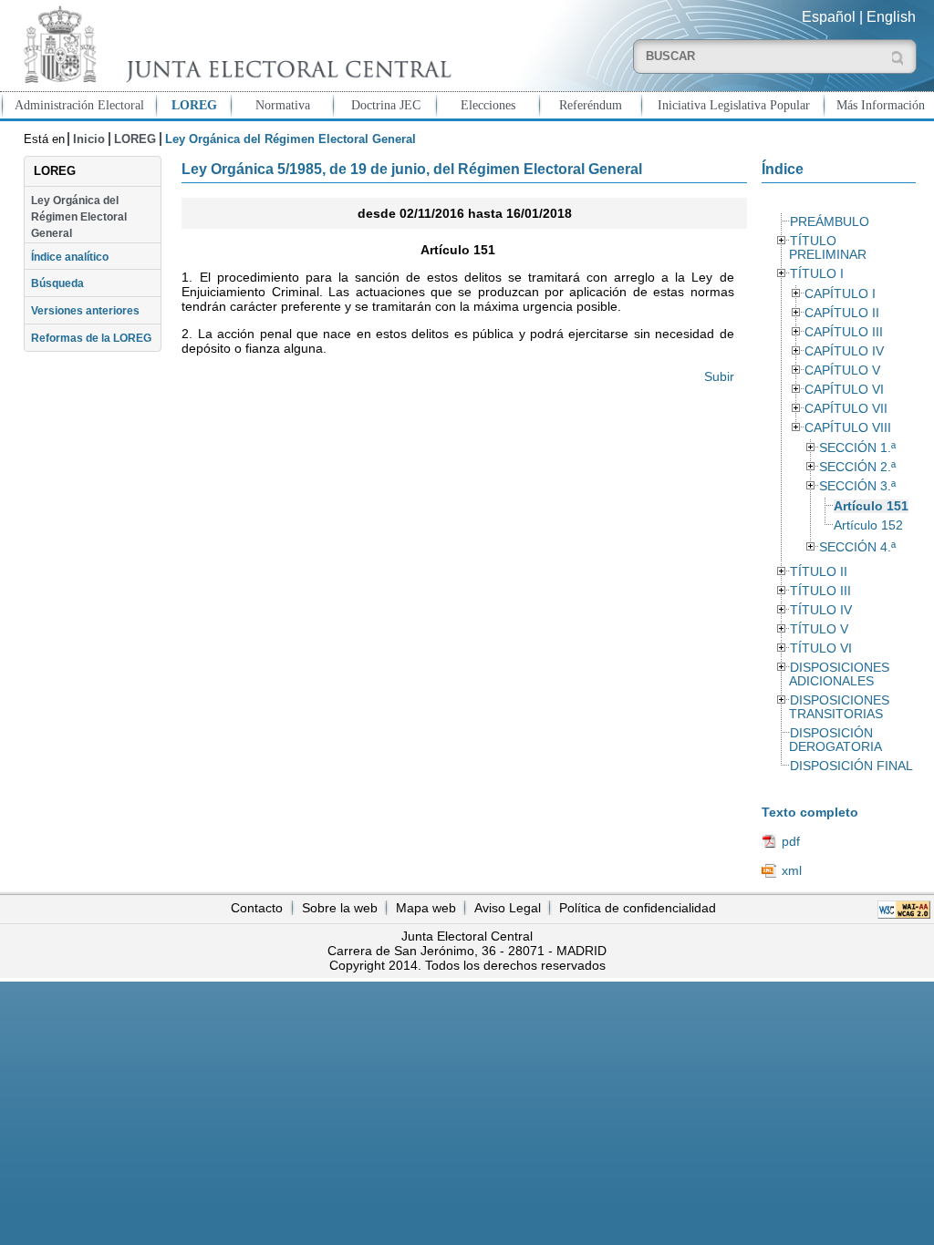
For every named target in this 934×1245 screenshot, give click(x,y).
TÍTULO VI (821, 648)
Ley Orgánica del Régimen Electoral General (79, 217)
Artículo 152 (868, 525)
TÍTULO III (820, 591)
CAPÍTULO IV (844, 351)
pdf (791, 841)
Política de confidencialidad (637, 907)
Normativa (282, 105)
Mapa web (426, 907)
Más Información (880, 105)
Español (829, 17)
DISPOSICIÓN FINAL (851, 766)
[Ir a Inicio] (233, 44)
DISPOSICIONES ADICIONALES (839, 674)
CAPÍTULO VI (844, 389)
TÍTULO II (818, 572)
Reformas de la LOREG (91, 338)
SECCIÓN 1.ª (857, 448)
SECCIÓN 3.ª (857, 486)
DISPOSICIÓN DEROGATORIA (835, 740)
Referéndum (590, 105)
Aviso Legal (507, 907)
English (891, 17)
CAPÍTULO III (843, 332)
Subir (718, 376)
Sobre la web (340, 907)
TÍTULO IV (821, 610)
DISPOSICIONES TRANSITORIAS (839, 707)
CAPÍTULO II (841, 313)
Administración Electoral (79, 105)
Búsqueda (57, 283)
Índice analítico (70, 257)
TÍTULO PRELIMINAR (828, 248)
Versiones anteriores (85, 310)
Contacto (257, 907)
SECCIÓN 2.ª (857, 467)
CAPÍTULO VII (845, 409)
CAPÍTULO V (842, 370)
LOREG (194, 105)
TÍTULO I (817, 274)
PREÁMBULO (829, 222)
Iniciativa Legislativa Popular (734, 105)
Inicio (89, 139)
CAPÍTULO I (840, 294)
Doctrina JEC (385, 105)
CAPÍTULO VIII (847, 428)
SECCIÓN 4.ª (857, 547)
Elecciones (488, 105)
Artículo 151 (871, 506)
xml (792, 870)
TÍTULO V (819, 629)
